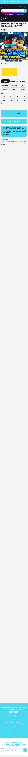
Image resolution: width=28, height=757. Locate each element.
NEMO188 (14, 121)
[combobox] (12, 10)
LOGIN (9, 69)
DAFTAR (9, 74)
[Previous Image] (3, 47)
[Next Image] (25, 47)
